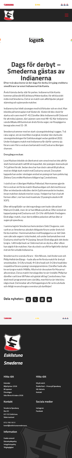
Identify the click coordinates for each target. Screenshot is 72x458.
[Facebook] (28, 299)
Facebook (39, 411)
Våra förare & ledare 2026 (13, 395)
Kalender (7, 383)
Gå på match (40, 383)
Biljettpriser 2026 (10, 386)
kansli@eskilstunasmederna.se (15, 425)
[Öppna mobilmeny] (66, 15)
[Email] (49, 299)
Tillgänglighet (9, 447)
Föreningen (8, 392)
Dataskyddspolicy (10, 441)
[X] (35, 299)
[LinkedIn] (42, 299)
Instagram (40, 408)
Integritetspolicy (10, 444)
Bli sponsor (8, 389)
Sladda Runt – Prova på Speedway (48, 386)
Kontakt (39, 392)
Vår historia (40, 389)
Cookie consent (9, 438)
